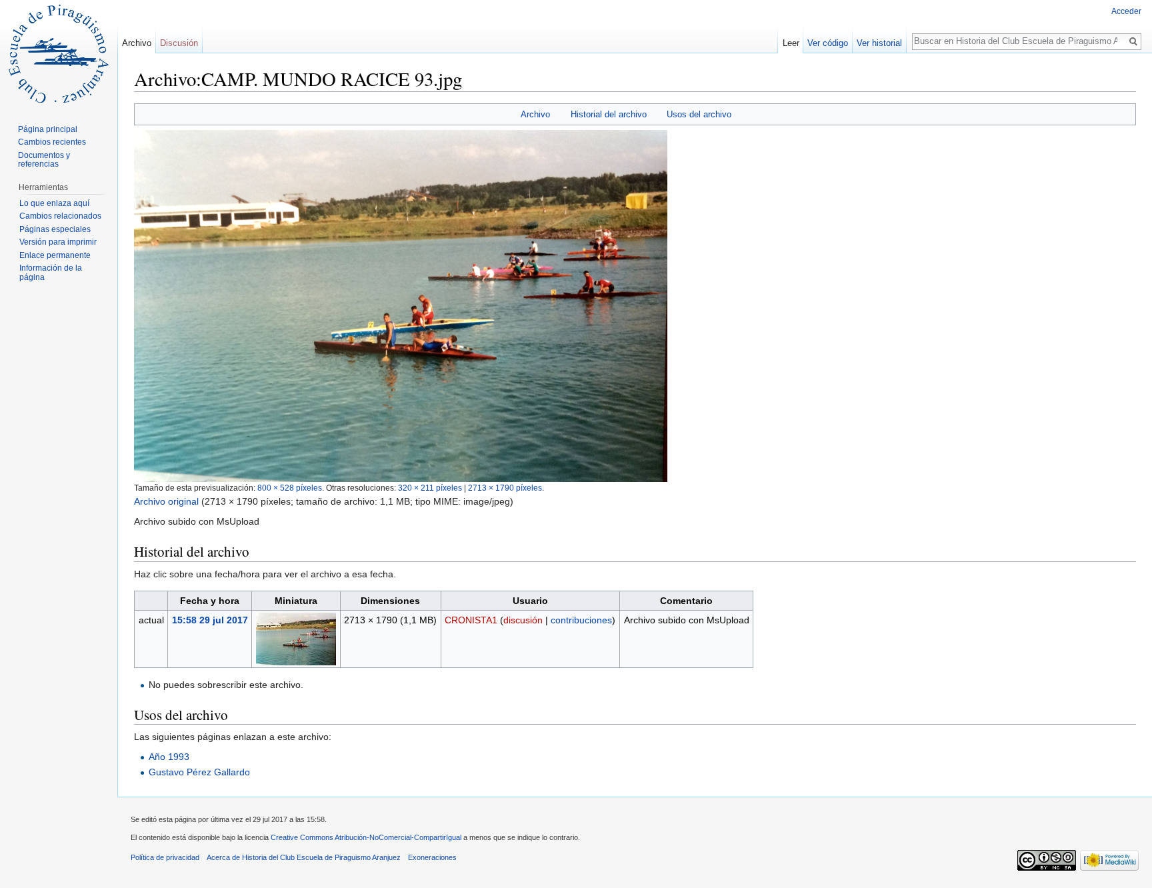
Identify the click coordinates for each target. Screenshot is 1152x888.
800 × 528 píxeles (289, 487)
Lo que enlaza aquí (54, 203)
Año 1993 (169, 756)
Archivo (535, 114)
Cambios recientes (52, 142)
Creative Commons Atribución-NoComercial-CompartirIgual (366, 837)
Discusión (179, 43)
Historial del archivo (609, 114)
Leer (791, 43)
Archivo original (166, 501)
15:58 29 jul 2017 (210, 620)
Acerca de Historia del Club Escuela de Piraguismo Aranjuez (304, 857)
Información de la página (50, 272)
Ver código (827, 43)
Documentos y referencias (44, 160)
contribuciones (581, 620)
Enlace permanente (55, 255)
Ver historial (879, 43)
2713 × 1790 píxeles (505, 487)
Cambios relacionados (60, 216)
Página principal (47, 129)
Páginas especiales (55, 229)
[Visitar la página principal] (58, 53)
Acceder (1126, 11)
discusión (523, 620)
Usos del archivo (699, 114)
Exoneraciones (432, 857)
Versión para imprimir (58, 242)
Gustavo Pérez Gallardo (199, 772)
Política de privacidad (165, 857)
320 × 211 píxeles (430, 487)
